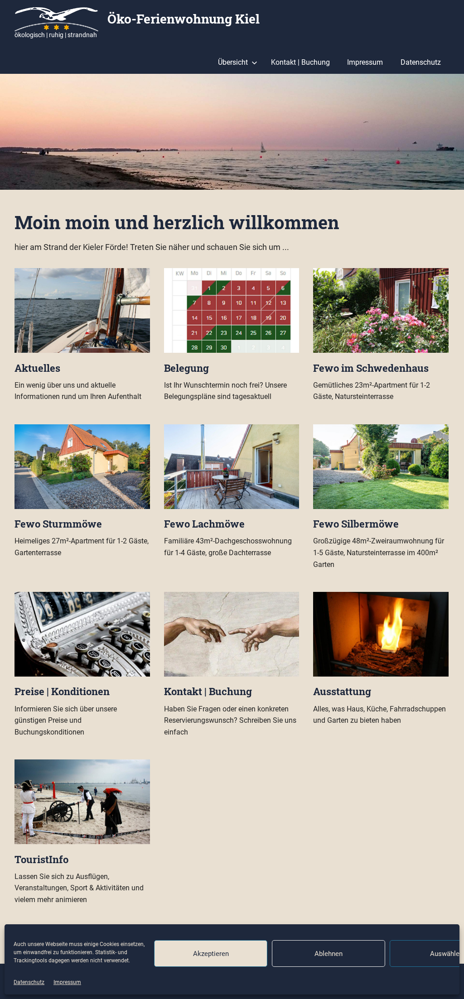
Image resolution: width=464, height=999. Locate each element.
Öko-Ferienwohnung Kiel (183, 18)
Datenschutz (29, 982)
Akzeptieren (211, 954)
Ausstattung (342, 691)
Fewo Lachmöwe (204, 523)
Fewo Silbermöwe (356, 523)
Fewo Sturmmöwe (58, 523)
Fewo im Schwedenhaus (371, 368)
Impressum (67, 982)
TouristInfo (41, 859)
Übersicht (233, 62)
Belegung (186, 368)
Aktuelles (37, 368)
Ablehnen (328, 954)
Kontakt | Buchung (300, 62)
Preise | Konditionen (62, 691)
